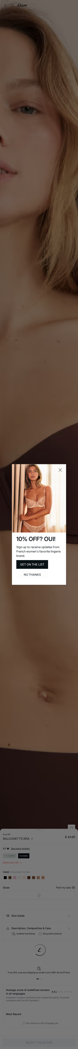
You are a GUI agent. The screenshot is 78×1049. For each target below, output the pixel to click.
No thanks (32, 574)
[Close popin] (60, 470)
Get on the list (32, 564)
